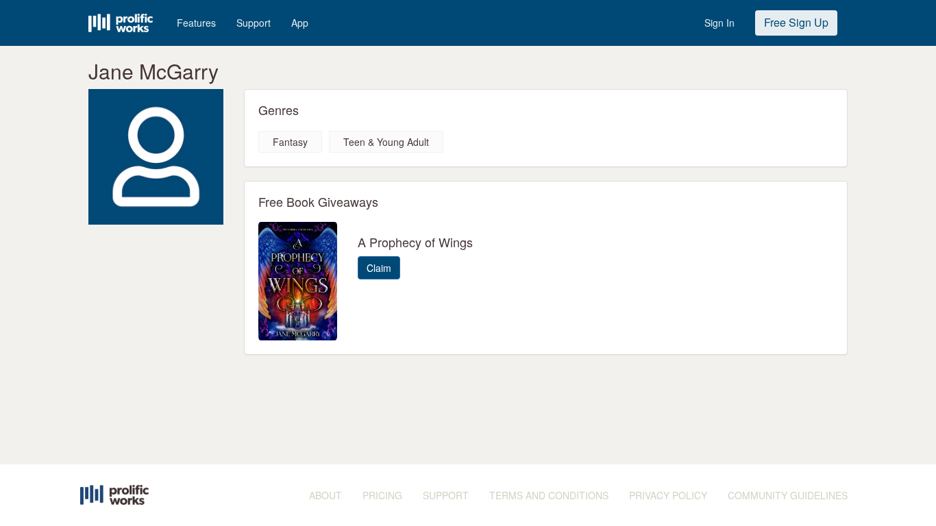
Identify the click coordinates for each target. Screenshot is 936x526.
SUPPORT (446, 495)
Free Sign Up (796, 22)
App (299, 22)
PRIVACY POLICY (668, 495)
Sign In (719, 22)
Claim (379, 268)
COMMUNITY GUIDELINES (788, 495)
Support (253, 22)
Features (196, 22)
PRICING (382, 495)
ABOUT (325, 495)
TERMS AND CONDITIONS (548, 495)
